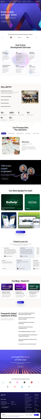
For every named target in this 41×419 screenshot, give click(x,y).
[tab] (3, 133)
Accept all (36, 414)
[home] (3, 1)
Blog (35, 399)
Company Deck (37, 405)
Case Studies (36, 398)
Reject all (31, 414)
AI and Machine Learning (28, 404)
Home (10, 1)
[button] (14, 1)
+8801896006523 (3, 404)
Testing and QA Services (28, 411)
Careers (36, 404)
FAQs (35, 402)
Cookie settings (37, 409)
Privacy (36, 408)
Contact (29, 1)
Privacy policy (17, 416)
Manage (27, 414)
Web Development (27, 398)
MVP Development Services (29, 410)
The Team (36, 401)
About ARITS (24, 1)
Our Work (19, 1)
